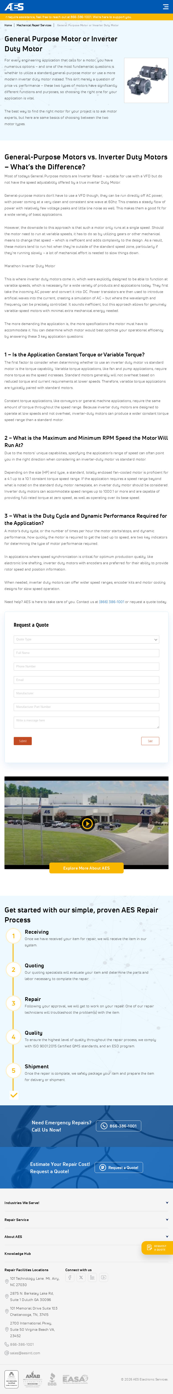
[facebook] (69, 1277)
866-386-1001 (71, 17)
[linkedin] (92, 1277)
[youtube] (103, 1277)
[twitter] (81, 1277)
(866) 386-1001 (111, 601)
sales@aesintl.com (25, 1352)
